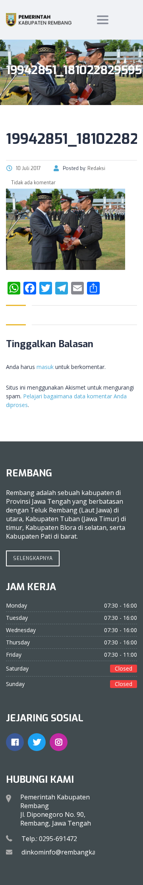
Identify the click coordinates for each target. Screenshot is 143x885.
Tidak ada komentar (33, 183)
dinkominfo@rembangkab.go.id (68, 852)
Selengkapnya (33, 558)
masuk (45, 367)
